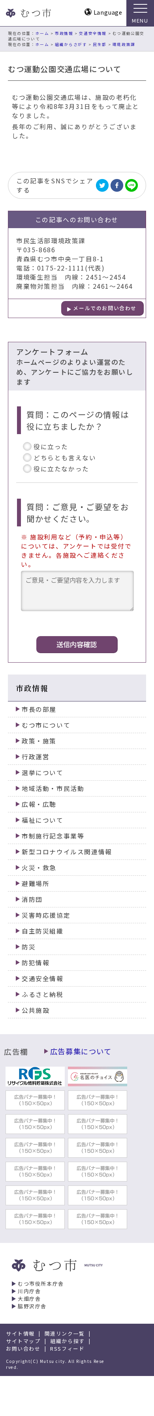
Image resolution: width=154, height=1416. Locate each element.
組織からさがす (71, 44)
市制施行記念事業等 (53, 835)
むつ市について (46, 725)
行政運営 (35, 756)
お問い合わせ (23, 1348)
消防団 (32, 899)
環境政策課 (124, 44)
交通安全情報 (93, 33)
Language (108, 12)
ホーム (42, 33)
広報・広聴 (39, 804)
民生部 (100, 44)
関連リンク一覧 (65, 1333)
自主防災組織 (43, 931)
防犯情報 (35, 962)
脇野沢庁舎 (32, 1306)
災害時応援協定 (46, 915)
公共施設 (35, 1010)
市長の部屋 (39, 709)
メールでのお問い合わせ (105, 308)
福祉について (43, 820)
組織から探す (67, 1341)
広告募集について (81, 1051)
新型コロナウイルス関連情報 (67, 851)
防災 (29, 946)
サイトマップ (23, 1341)
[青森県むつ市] (27, 13)
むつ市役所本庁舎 (41, 1283)
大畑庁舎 (29, 1298)
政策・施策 (39, 740)
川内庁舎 (29, 1291)
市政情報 (64, 33)
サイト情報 (20, 1333)
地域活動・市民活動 (53, 788)
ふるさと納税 (43, 994)
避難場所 (35, 883)
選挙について (43, 772)
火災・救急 (39, 867)
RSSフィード (67, 1348)
